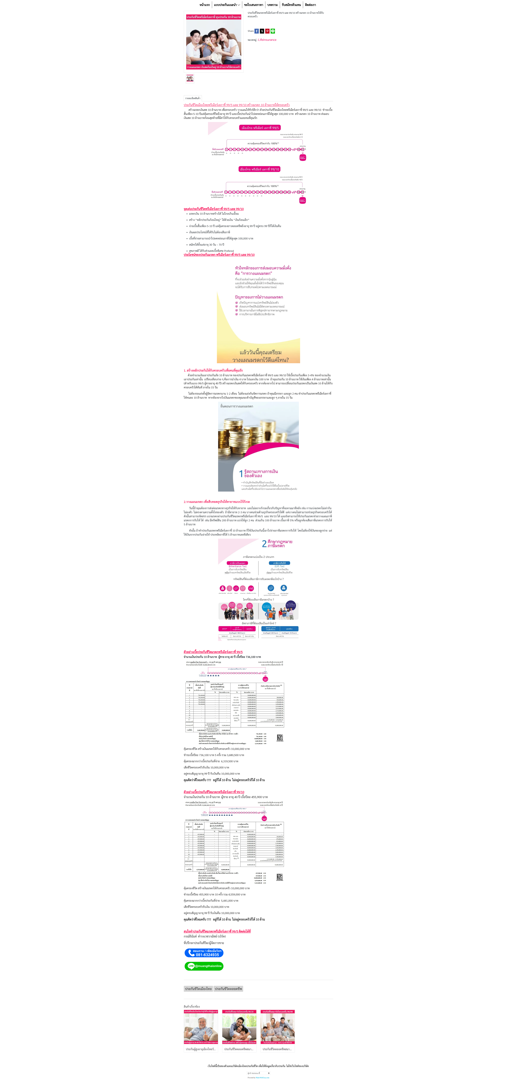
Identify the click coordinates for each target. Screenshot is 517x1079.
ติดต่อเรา (310, 5)
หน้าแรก (205, 5)
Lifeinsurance (267, 39)
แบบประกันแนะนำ (225, 5)
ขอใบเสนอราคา (253, 5)
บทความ (272, 5)
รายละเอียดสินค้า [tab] (192, 98)
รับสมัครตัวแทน (291, 5)
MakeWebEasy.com (262, 1078)
